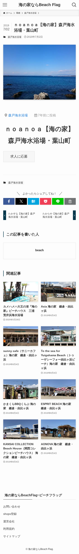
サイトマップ (11, 536)
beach (39, 250)
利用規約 (9, 528)
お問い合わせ (11, 506)
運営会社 (9, 521)
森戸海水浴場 (14, 37)
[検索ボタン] (74, 5)
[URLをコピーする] (70, 201)
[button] (9, 201)
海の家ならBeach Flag (39, 5)
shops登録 (10, 513)
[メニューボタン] (5, 5)
